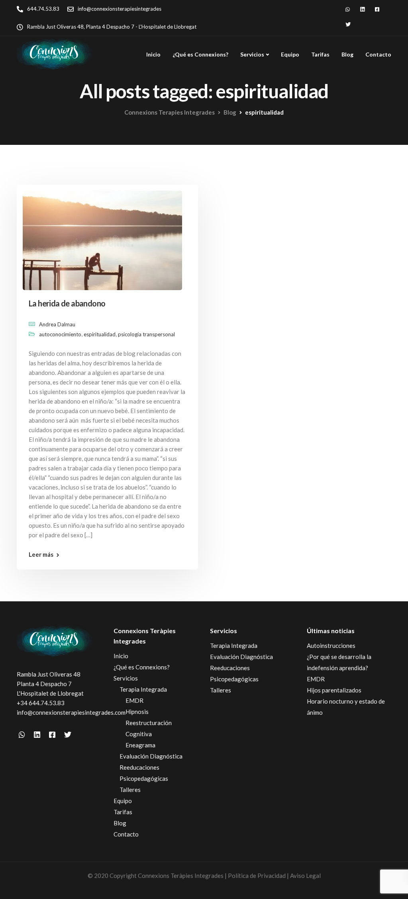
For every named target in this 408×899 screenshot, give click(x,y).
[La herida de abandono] (102, 236)
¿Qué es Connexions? (200, 54)
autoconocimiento (60, 334)
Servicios (252, 54)
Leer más (41, 555)
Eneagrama (140, 745)
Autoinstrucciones (331, 645)
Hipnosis (137, 711)
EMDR (134, 700)
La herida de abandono (67, 303)
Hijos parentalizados (334, 690)
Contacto (378, 54)
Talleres (130, 789)
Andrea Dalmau (57, 324)
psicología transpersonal (146, 334)
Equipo (290, 54)
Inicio (153, 54)
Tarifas (320, 54)
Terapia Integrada (143, 689)
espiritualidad (100, 334)
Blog (347, 54)
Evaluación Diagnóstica (151, 756)
